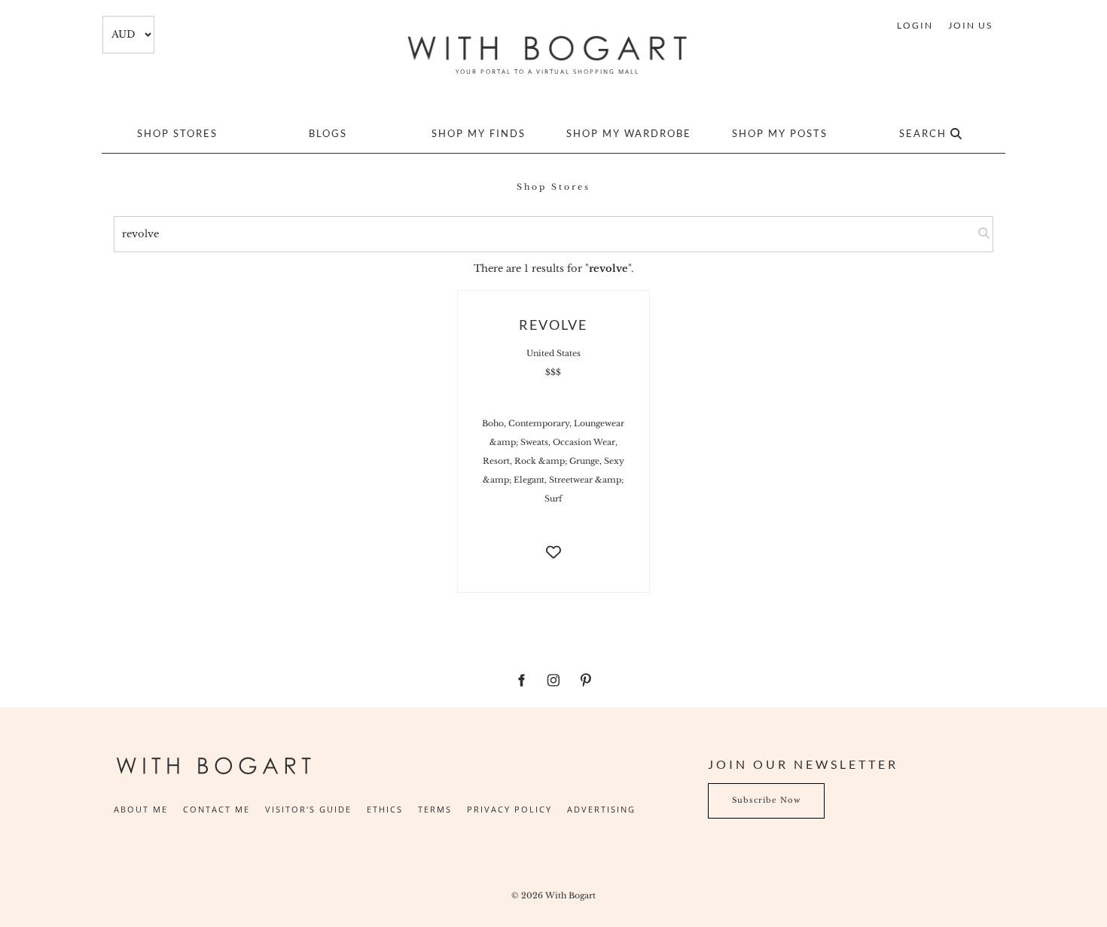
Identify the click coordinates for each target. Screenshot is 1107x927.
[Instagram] (553, 680)
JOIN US (970, 25)
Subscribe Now (742, 792)
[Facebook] (521, 680)
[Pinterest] (586, 680)
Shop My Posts (780, 133)
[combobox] (128, 34)
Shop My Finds (479, 133)
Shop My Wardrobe (628, 133)
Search (924, 133)
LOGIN (915, 25)
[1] (974, 234)
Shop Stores (177, 133)
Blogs (328, 133)
